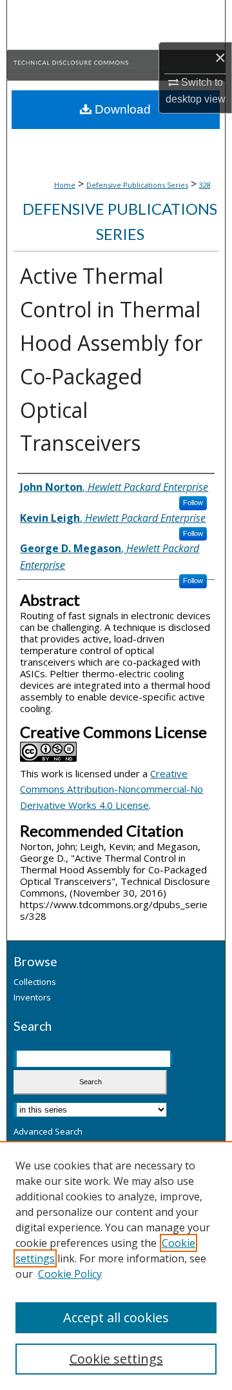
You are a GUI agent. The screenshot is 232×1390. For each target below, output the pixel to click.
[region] (116, 1265)
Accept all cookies (116, 1317)
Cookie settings (116, 1358)
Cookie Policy (70, 1274)
